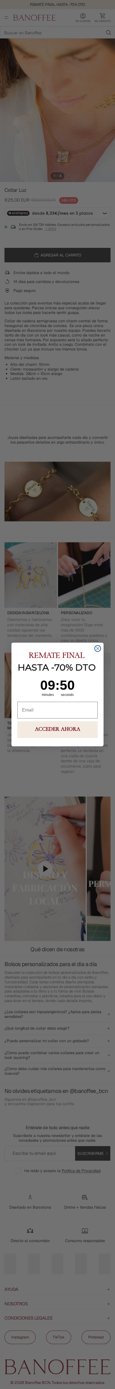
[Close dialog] (98, 648)
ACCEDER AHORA (57, 729)
